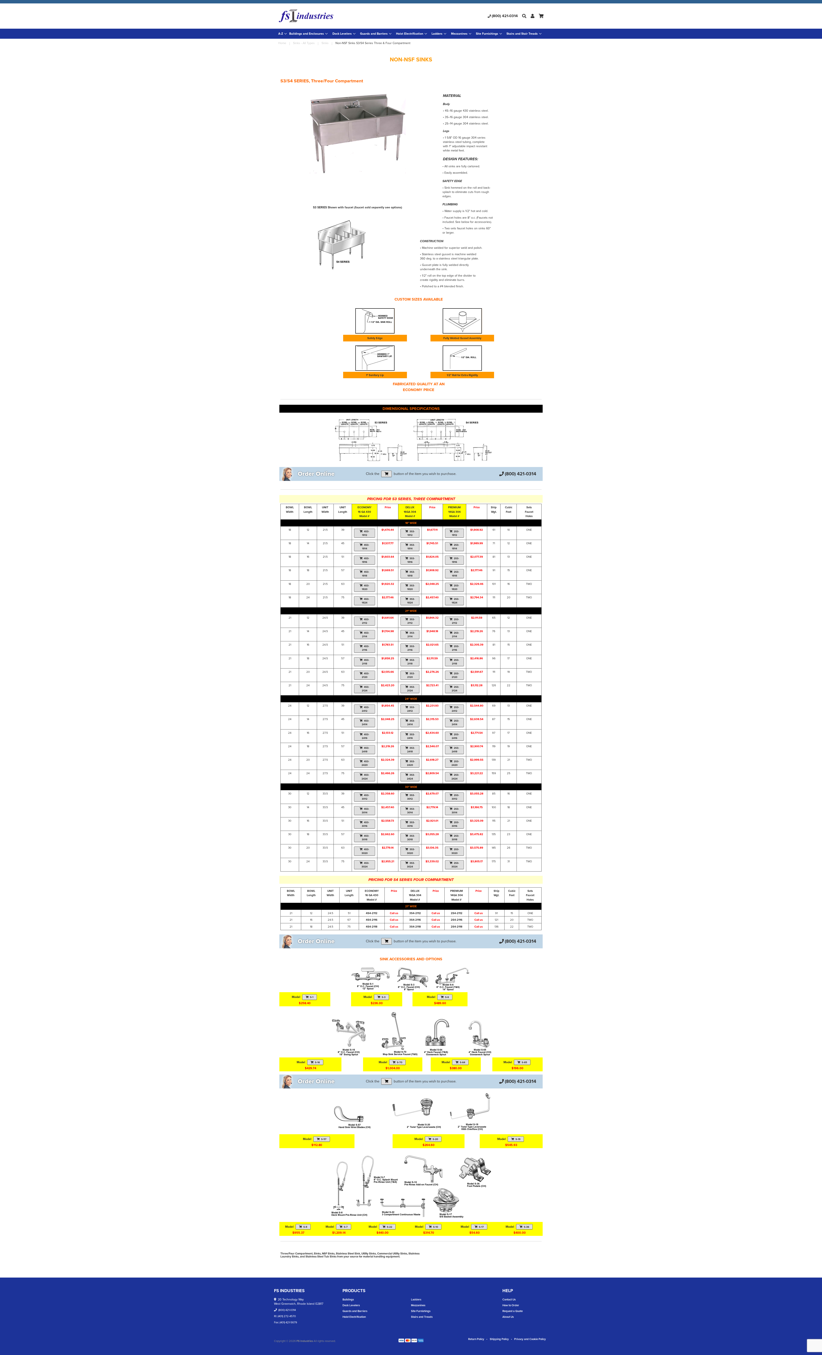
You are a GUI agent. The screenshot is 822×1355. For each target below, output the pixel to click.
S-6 (447, 997)
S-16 (317, 1062)
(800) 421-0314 (505, 16)
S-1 (311, 997)
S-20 (435, 1139)
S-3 (384, 997)
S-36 (526, 1227)
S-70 (399, 1062)
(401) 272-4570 (287, 1316)
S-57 (323, 1139)
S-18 (517, 1139)
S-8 (305, 1227)
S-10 (435, 1227)
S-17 (481, 1227)
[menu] (411, 34)
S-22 (389, 1227)
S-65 (524, 1062)
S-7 (346, 1227)
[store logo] (322, 16)
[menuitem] (308, 34)
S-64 (462, 1062)
